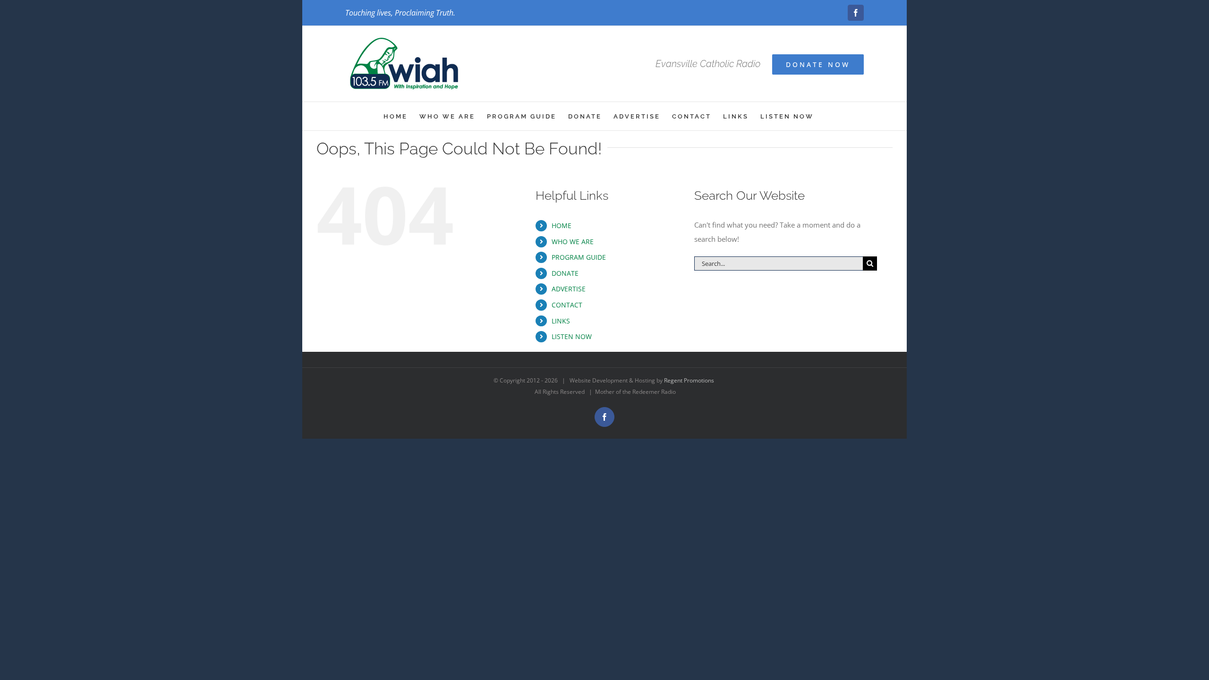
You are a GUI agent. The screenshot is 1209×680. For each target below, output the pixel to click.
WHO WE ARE (573, 241)
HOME (561, 225)
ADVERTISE (569, 288)
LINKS (561, 320)
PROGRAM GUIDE (579, 257)
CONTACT (567, 304)
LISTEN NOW (572, 336)
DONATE (565, 273)
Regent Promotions (689, 380)
